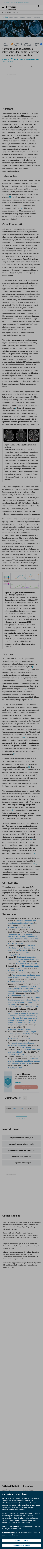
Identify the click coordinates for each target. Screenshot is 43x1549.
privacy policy (13, 1526)
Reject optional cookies (21, 1545)
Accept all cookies (21, 1540)
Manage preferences (9, 1532)
